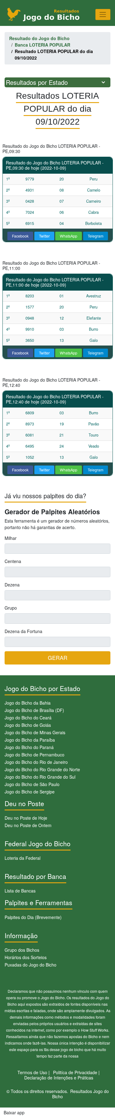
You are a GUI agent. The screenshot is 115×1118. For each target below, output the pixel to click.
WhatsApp (68, 235)
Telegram (95, 235)
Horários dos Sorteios (26, 957)
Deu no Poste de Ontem (28, 825)
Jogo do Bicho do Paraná (29, 747)
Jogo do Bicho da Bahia (28, 703)
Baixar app (14, 1112)
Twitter (44, 235)
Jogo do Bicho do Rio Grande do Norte (42, 769)
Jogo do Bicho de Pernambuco (34, 755)
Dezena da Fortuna (23, 631)
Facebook (20, 235)
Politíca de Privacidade (75, 1072)
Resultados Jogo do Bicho (80, 1093)
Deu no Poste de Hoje (26, 818)
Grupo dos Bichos (22, 950)
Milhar (11, 538)
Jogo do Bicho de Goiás (28, 725)
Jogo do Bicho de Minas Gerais (35, 732)
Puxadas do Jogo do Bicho (30, 965)
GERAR (57, 657)
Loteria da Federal (22, 858)
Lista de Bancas (20, 891)
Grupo (11, 608)
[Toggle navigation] (102, 14)
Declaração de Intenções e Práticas (58, 1078)
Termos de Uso (32, 1072)
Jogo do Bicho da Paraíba (30, 740)
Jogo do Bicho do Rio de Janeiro (36, 762)
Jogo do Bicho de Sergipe (30, 792)
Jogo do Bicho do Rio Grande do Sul (40, 777)
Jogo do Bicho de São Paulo (32, 784)
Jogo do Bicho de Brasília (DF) (34, 710)
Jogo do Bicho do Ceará (28, 717)
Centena (13, 561)
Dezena (12, 585)
